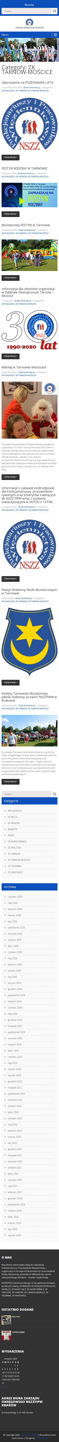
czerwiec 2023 (15, 1056)
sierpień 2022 (15, 1106)
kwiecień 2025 (15, 964)
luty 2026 (12, 921)
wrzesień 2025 (15, 933)
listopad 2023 (15, 1026)
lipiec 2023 (13, 1050)
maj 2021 (12, 1186)
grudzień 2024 (15, 989)
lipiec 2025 (13, 945)
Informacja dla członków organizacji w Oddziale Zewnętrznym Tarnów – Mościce (28, 292)
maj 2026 (12, 902)
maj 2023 (12, 1062)
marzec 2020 (14, 1223)
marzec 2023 (14, 1069)
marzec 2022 (14, 1136)
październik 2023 (16, 1032)
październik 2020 (16, 1204)
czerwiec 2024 (15, 1007)
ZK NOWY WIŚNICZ (17, 841)
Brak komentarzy (32, 87)
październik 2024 (16, 995)
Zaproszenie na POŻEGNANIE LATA (27, 82)
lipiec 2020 (13, 1216)
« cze (4, 1386)
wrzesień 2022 (15, 1099)
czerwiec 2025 (15, 952)
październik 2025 (16, 927)
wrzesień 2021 (15, 1161)
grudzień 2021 (15, 1149)
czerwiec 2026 (15, 896)
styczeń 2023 (14, 1075)
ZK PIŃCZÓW (14, 847)
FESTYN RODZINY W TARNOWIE (24, 168)
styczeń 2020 (14, 1235)
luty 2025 (12, 976)
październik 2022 (16, 1093)
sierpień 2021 (15, 1167)
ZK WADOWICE (15, 872)
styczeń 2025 (14, 982)
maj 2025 (12, 958)
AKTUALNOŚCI (8, 90)
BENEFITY (12, 829)
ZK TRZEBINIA (14, 866)
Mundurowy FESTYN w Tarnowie (26, 225)
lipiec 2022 (13, 1112)
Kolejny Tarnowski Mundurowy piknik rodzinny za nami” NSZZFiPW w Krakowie (29, 697)
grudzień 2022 (15, 1081)
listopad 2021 (15, 1155)
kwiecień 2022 (15, 1130)
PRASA (11, 835)
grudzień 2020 (15, 1198)
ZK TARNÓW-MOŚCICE (38, 90)
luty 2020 (12, 1229)
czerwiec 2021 (15, 1179)
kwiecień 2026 (15, 909)
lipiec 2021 (13, 1173)
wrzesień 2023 (15, 1038)
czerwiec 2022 (15, 1118)
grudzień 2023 (15, 1019)
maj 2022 (12, 1124)
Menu (5, 34)
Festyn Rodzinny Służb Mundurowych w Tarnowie (29, 591)
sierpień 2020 (15, 1210)
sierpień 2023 (15, 1044)
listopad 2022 (15, 1087)
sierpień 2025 (15, 939)
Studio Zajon (41, 1438)
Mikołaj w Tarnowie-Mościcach (24, 367)
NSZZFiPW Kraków (29, 1434)
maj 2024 (12, 1013)
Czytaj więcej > (10, 157)
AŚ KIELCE (13, 816)
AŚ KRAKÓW (14, 823)
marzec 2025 (14, 970)
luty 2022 (12, 1142)
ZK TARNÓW (21, 90)
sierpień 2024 (15, 1001)
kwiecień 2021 (15, 1192)
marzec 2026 (14, 915)
